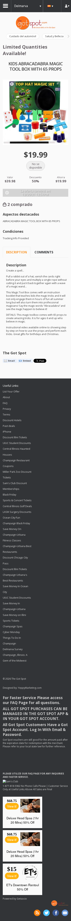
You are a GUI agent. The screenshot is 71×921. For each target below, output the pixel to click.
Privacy (7, 409)
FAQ (5, 403)
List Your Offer (11, 391)
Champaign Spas (12, 626)
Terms (6, 414)
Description (16, 252)
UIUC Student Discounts (17, 443)
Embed (27, 360)
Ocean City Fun (11, 517)
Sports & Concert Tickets (17, 500)
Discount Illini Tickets (15, 437)
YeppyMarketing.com (30, 687)
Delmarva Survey (12, 649)
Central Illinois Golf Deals (17, 506)
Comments (44, 252)
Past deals (9, 426)
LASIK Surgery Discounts (17, 512)
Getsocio (22, 898)
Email (11, 360)
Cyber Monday (11, 632)
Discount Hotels (12, 420)
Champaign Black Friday (16, 523)
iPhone (7, 431)
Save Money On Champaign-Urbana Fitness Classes (14, 534)
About (6, 397)
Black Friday (9, 494)
